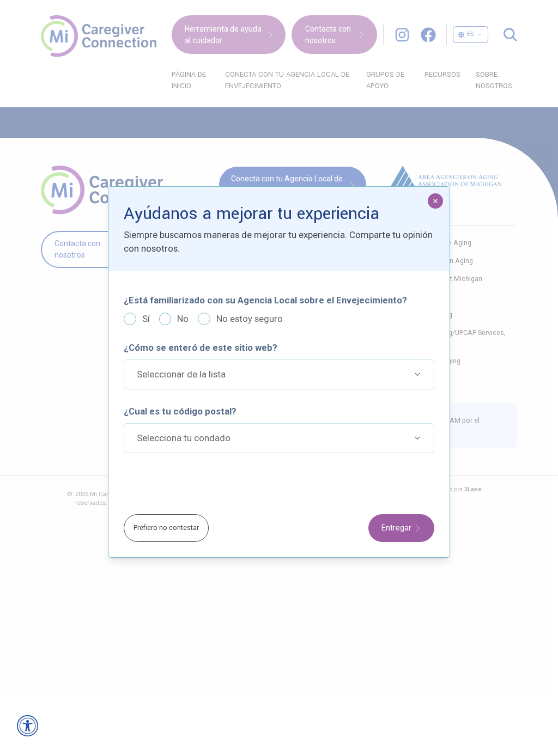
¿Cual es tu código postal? (180, 403)
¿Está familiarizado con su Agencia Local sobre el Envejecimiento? (265, 291)
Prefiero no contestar (166, 536)
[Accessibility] (27, 725)
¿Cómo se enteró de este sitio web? (200, 339)
